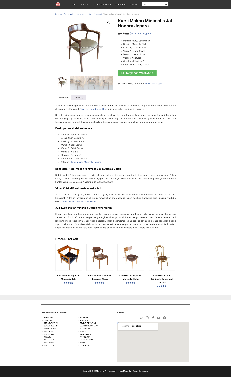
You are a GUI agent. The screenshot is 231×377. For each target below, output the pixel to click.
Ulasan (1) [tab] (78, 97)
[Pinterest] (164, 317)
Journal (134, 4)
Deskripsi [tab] (64, 97)
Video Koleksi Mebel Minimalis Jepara (81, 201)
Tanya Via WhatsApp (139, 73)
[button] (108, 22)
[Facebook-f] (152, 317)
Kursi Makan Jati (95, 14)
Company (85, 4)
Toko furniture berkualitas (93, 109)
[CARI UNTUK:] (155, 4)
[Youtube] (158, 317)
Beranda (58, 14)
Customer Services (102, 4)
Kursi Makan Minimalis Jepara (86, 162)
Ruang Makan (69, 14)
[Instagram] (147, 317)
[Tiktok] (141, 317)
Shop (74, 4)
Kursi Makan (82, 14)
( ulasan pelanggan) (140, 33)
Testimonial (120, 4)
